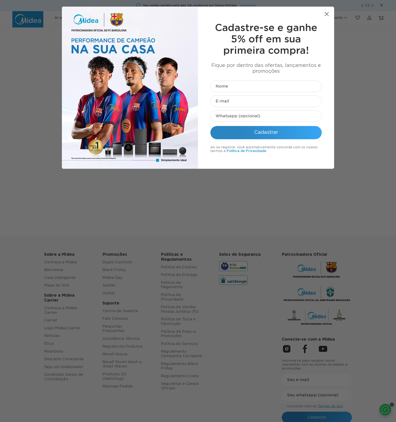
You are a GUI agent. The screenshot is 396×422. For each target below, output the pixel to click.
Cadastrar (266, 132)
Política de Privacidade (246, 151)
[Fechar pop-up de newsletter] (326, 14)
